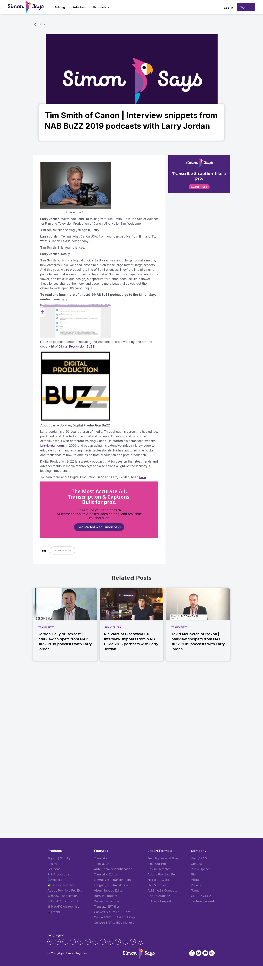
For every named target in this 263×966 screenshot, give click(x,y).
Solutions (53, 869)
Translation (101, 863)
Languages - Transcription (112, 879)
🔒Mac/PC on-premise (63, 906)
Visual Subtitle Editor (108, 890)
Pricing (52, 863)
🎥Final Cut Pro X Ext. (63, 901)
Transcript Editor (105, 874)
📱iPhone (54, 912)
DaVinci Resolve (63, 885)
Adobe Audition (158, 896)
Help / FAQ (199, 858)
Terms (195, 890)
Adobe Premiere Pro (161, 874)
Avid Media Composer (163, 890)
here (142, 477)
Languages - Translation (111, 885)
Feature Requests (203, 901)
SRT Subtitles (156, 885)
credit (80, 212)
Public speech (201, 869)
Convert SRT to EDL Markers (114, 922)
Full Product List (59, 874)
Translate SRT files (107, 906)
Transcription (103, 858)
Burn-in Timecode (106, 901)
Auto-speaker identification (113, 869)
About (195, 879)
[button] (102, 7)
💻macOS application (62, 896)
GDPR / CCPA (201, 896)
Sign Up (246, 7)
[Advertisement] (131, 721)
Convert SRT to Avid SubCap (114, 917)
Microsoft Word (158, 879)
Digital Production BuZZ (77, 346)
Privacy (196, 885)
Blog (194, 874)
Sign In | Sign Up (59, 858)
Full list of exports (160, 901)
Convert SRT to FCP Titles (112, 912)
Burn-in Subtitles (106, 896)
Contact (196, 863)
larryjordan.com (52, 445)
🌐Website (54, 879)
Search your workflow (162, 858)
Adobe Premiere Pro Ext (64, 890)
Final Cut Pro (156, 863)
